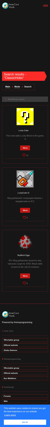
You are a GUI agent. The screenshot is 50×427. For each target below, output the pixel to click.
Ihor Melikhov (10, 378)
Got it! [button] (25, 422)
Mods (17, 87)
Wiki (6, 401)
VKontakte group (11, 340)
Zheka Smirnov (10, 350)
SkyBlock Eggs (23, 255)
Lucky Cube (24, 130)
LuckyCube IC (24, 193)
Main (7, 87)
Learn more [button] (10, 415)
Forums (7, 396)
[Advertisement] (25, 38)
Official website (11, 345)
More (25, 148)
